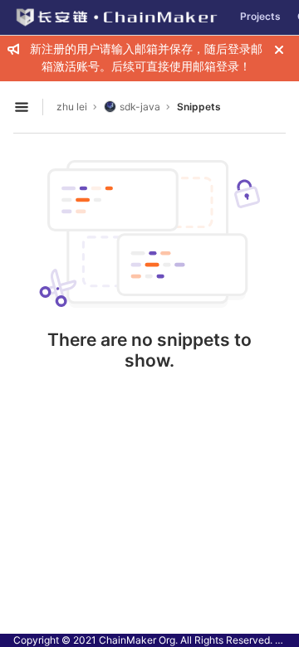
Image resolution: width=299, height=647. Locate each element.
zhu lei (71, 106)
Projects (260, 16)
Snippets (199, 106)
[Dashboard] (116, 17)
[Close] (279, 49)
